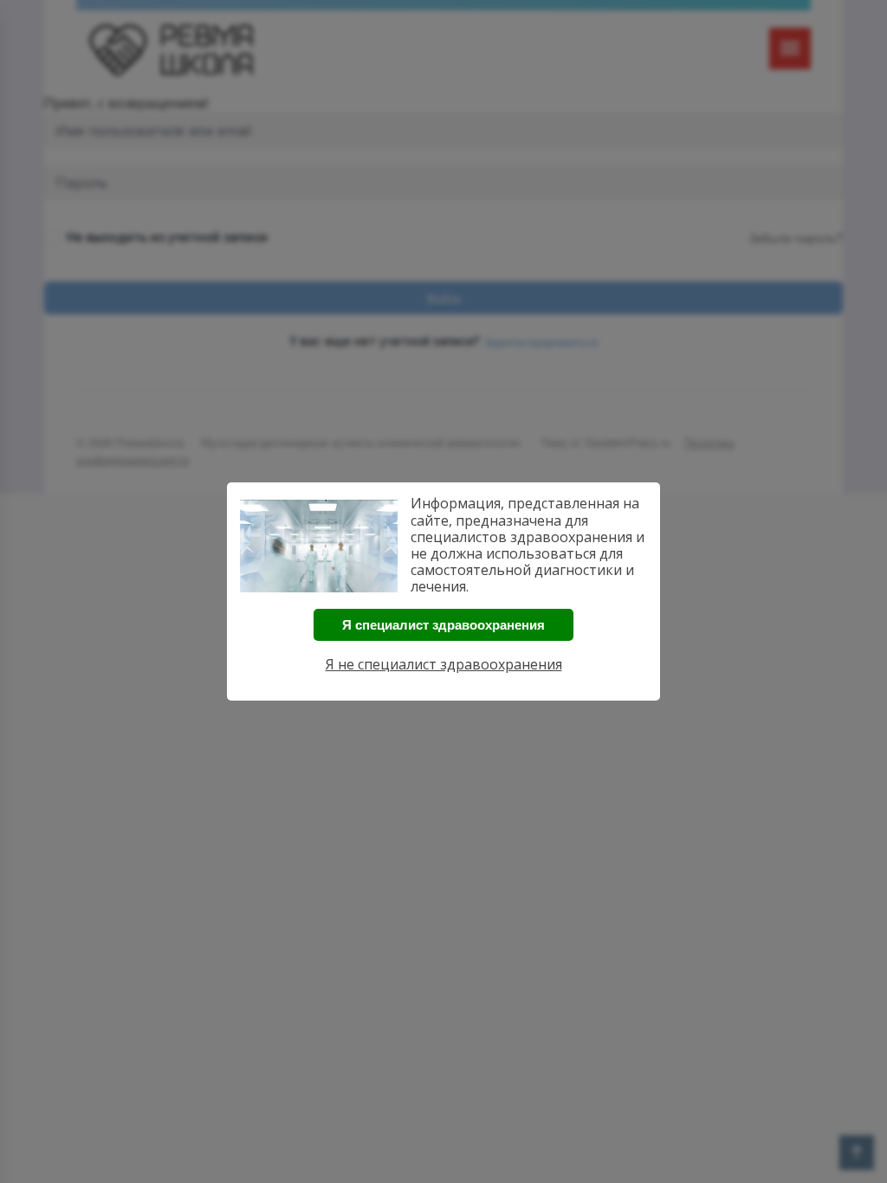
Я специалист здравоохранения (443, 624)
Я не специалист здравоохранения (444, 664)
